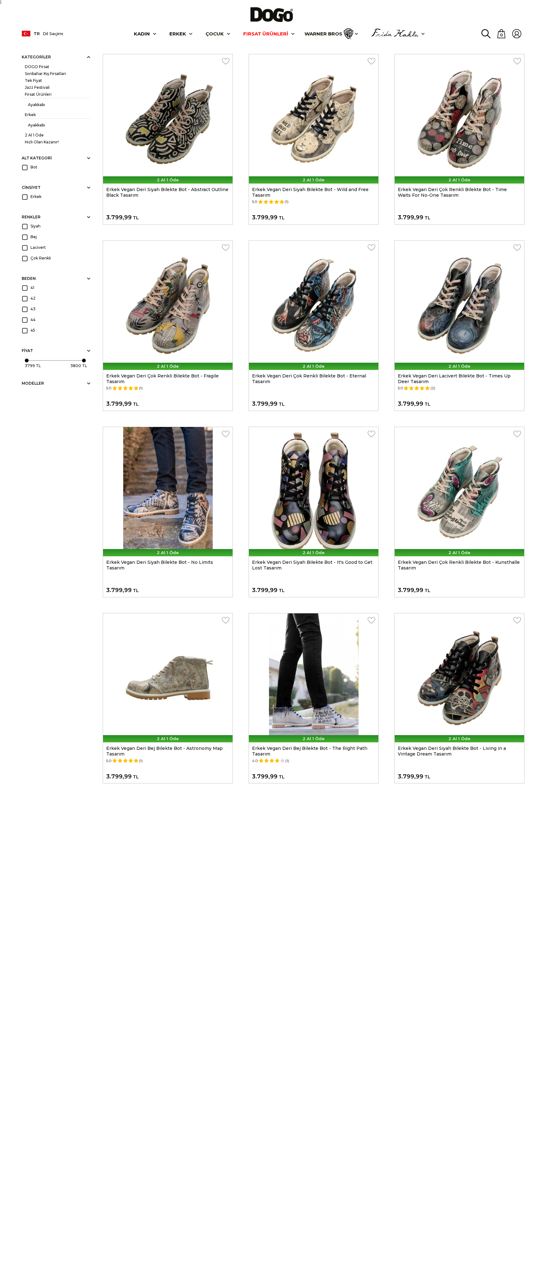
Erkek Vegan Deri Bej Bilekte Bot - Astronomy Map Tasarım (164, 751)
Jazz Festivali (37, 87)
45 (32, 330)
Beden (29, 278)
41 (32, 287)
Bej (33, 236)
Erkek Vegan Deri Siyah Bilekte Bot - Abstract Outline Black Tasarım (167, 192)
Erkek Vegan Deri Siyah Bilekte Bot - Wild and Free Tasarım (310, 192)
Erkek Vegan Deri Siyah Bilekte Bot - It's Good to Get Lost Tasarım (312, 565)
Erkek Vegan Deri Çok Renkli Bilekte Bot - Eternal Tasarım (309, 378)
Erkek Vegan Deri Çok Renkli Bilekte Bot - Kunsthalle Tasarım (459, 565)
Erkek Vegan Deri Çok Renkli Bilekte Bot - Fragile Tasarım (162, 378)
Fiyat (27, 350)
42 (33, 298)
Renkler (31, 217)
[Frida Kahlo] (394, 34)
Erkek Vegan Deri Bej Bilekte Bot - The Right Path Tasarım (309, 751)
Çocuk (215, 34)
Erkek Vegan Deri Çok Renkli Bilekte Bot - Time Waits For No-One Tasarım (452, 192)
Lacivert (38, 247)
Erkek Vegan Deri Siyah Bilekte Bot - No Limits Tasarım (159, 565)
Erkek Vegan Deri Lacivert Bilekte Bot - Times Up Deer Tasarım (454, 378)
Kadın (142, 34)
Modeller (33, 383)
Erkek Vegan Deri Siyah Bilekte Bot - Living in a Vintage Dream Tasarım (452, 751)
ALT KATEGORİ (37, 158)
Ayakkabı (36, 104)
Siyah (35, 226)
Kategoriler (36, 57)
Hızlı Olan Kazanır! (42, 142)
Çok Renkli (40, 258)
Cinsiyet (31, 187)
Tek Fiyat (33, 80)
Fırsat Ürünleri (265, 34)
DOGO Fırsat (37, 66)
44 (33, 319)
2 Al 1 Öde (34, 135)
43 (33, 309)
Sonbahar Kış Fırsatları (45, 73)
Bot (33, 167)
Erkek (177, 34)
